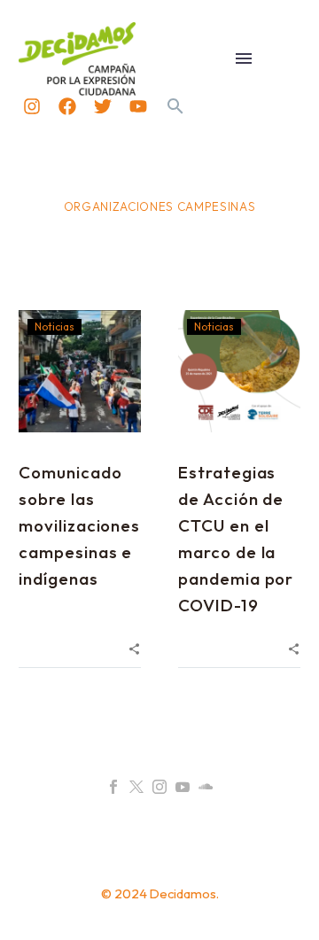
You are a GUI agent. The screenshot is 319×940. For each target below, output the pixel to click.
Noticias (54, 326)
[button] (175, 106)
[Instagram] (32, 106)
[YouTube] (182, 787)
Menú (244, 58)
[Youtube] (138, 106)
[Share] (134, 647)
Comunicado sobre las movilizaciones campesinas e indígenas (79, 525)
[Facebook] (67, 106)
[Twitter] (103, 106)
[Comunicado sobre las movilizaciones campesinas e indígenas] (80, 371)
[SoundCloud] (205, 787)
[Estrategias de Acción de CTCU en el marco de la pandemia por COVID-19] (239, 371)
